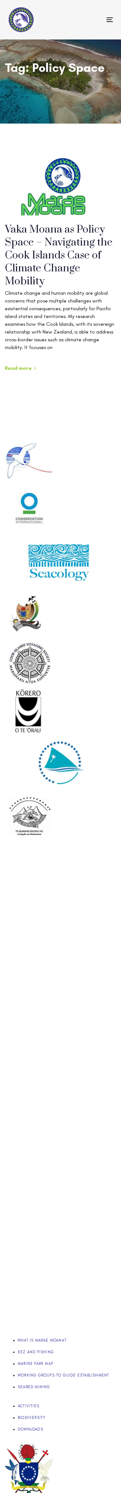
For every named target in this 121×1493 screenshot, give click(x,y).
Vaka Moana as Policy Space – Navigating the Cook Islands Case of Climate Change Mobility (59, 255)
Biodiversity (31, 1417)
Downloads (30, 1429)
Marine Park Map (35, 1363)
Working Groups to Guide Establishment (63, 1375)
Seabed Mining (34, 1387)
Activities (28, 1406)
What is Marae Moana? (42, 1340)
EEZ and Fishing (36, 1352)
